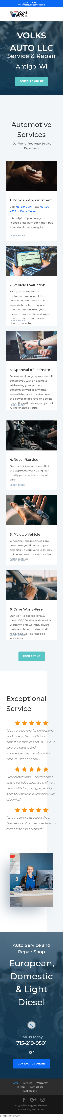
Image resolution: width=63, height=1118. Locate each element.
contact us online (31, 1063)
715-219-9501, (24, 206)
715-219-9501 (31, 1043)
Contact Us (31, 656)
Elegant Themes (38, 1105)
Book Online (28, 211)
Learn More (17, 235)
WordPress (38, 1109)
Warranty (42, 1082)
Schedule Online (31, 81)
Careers (20, 1086)
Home (15, 1082)
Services (27, 1082)
